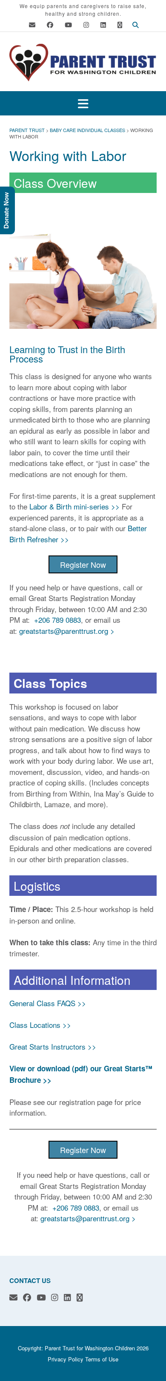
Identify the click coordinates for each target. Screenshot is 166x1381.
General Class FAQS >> (47, 1003)
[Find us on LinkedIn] (103, 24)
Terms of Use (101, 1359)
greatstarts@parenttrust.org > (66, 630)
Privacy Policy (65, 1359)
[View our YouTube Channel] (68, 24)
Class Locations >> (40, 1024)
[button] (83, 103)
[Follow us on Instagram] (86, 24)
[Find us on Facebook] (50, 24)
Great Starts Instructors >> (52, 1046)
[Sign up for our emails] (119, 24)
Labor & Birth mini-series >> (74, 506)
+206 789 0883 (57, 619)
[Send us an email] (32, 24)
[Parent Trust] (83, 62)
